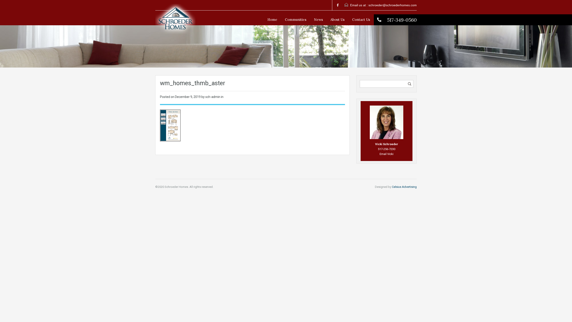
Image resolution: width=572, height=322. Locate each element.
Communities (295, 19)
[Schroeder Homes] (175, 21)
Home (272, 19)
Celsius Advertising (404, 187)
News (318, 19)
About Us (337, 19)
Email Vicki (386, 154)
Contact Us (361, 19)
